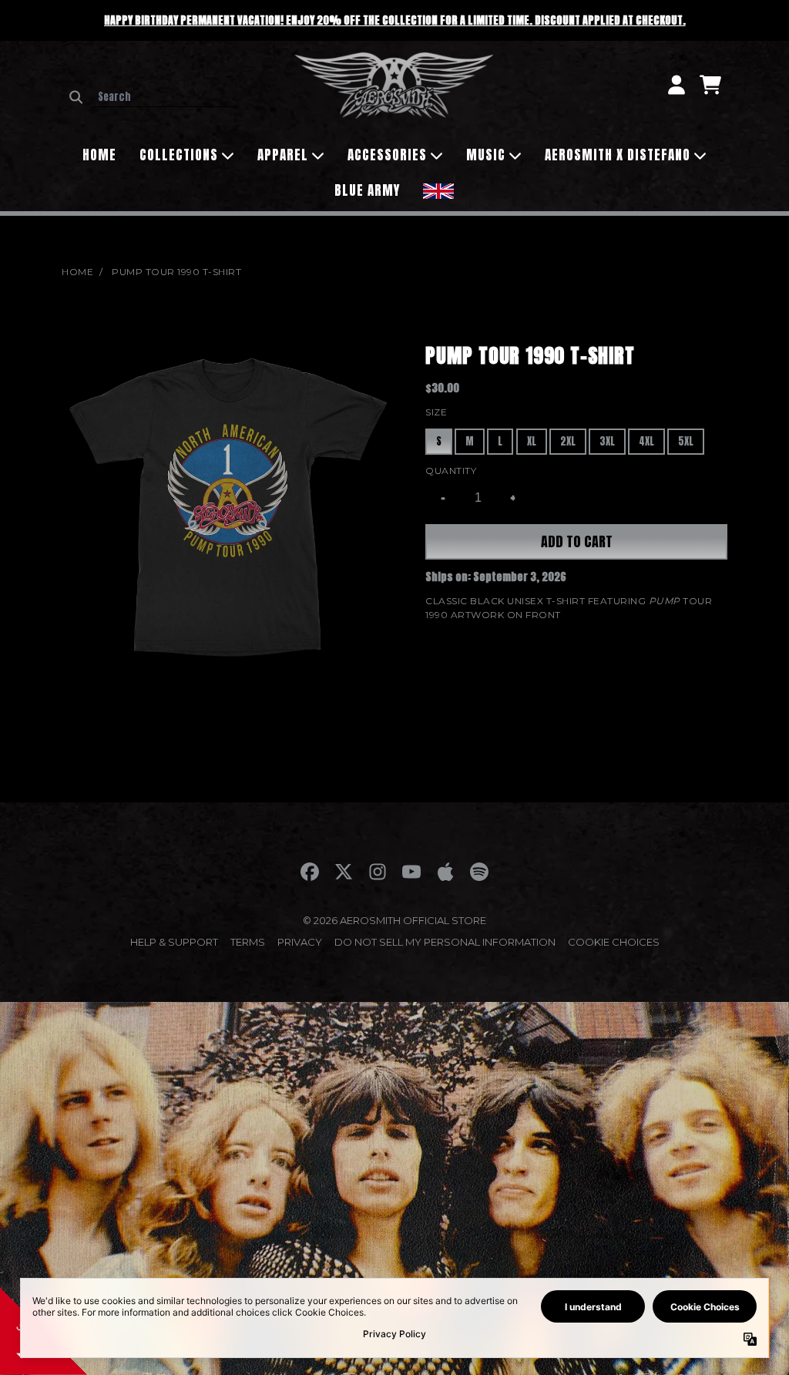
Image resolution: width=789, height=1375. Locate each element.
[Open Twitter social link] (344, 872)
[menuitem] (438, 189)
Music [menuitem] (485, 155)
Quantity (450, 470)
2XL (568, 441)
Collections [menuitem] (178, 155)
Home (77, 271)
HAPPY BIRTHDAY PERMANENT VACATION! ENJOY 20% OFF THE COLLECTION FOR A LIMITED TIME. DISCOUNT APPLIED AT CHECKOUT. (395, 20)
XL (531, 441)
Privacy (299, 942)
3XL (607, 441)
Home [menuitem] (99, 155)
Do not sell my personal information (445, 942)
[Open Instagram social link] (377, 872)
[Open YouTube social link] (411, 872)
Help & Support (174, 942)
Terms (247, 942)
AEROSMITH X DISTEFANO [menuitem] (617, 155)
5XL (685, 441)
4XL (646, 441)
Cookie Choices (614, 942)
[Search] (76, 97)
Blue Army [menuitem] (367, 190)
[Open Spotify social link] (479, 872)
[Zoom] (228, 507)
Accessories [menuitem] (387, 155)
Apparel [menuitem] (282, 155)
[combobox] (165, 97)
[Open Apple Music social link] (445, 872)
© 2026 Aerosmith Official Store (394, 920)
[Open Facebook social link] (310, 872)
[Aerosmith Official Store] (394, 85)
